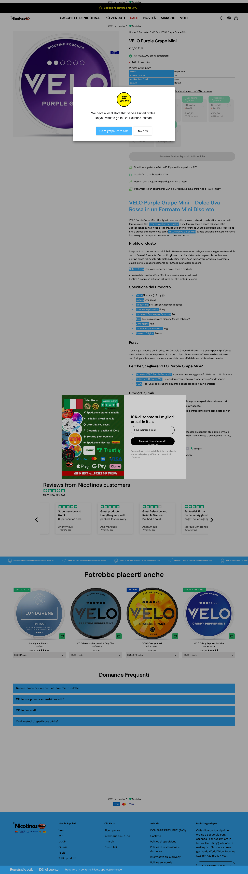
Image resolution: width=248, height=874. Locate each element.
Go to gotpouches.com (114, 131)
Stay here (143, 131)
